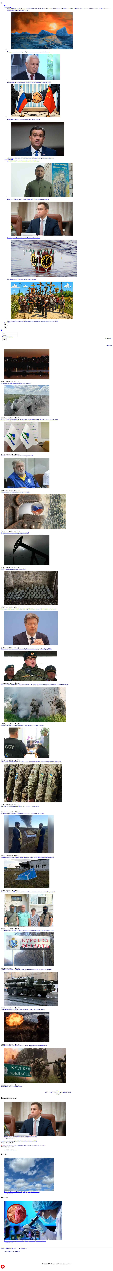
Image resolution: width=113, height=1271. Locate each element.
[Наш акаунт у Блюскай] (48, 1259)
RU (111, 345)
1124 (50, 1092)
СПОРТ (9, 10)
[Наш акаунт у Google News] (60, 1259)
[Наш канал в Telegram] (55, 1259)
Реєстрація (108, 338)
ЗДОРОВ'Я (15, 10)
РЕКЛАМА (7, 322)
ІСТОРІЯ (31, 161)
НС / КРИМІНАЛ (63, 8)
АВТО (108, 8)
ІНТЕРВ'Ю (25, 161)
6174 (63, 1092)
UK (107, 345)
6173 (60, 1092)
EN (109, 345)
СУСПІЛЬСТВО (47, 8)
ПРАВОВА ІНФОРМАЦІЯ (8, 1248)
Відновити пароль (7, 336)
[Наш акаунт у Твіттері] (44, 1259)
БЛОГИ (19, 161)
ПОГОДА (21, 10)
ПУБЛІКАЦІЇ (8, 159)
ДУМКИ (9, 161)
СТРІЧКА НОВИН (12, 8)
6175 (66, 1092)
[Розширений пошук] (5, 327)
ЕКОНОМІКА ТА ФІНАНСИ (34, 8)
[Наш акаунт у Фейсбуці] (52, 1259)
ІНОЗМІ (36, 161)
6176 (69, 1092)
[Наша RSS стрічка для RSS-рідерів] (69, 1259)
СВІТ (70, 8)
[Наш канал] (65, 1259)
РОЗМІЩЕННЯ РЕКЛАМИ (12, 1251)
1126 (56, 1092)
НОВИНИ (7, 7)
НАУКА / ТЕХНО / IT (100, 8)
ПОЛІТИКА (21, 8)
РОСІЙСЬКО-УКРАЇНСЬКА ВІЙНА (82, 8)
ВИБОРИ (55, 8)
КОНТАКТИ (23, 1248)
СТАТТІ (14, 161)
